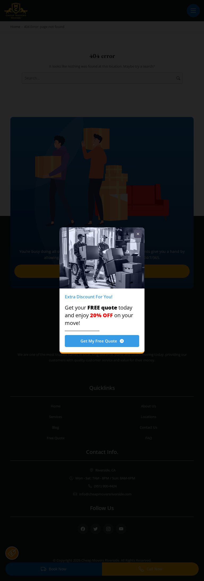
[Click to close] (138, 234)
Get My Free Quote (98, 341)
